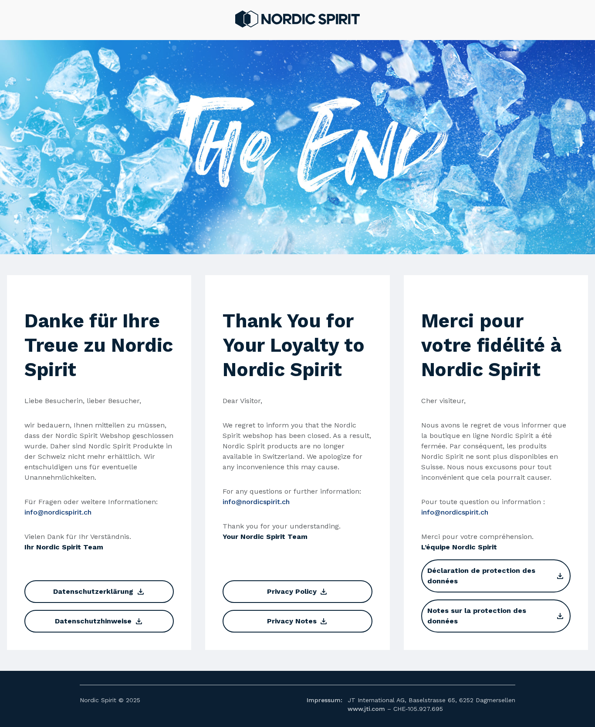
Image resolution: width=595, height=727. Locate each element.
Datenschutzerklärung (99, 591)
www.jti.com (366, 708)
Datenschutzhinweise (99, 621)
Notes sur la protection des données (496, 615)
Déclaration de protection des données (496, 575)
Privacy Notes (297, 621)
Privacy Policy (297, 591)
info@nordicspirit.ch (57, 512)
